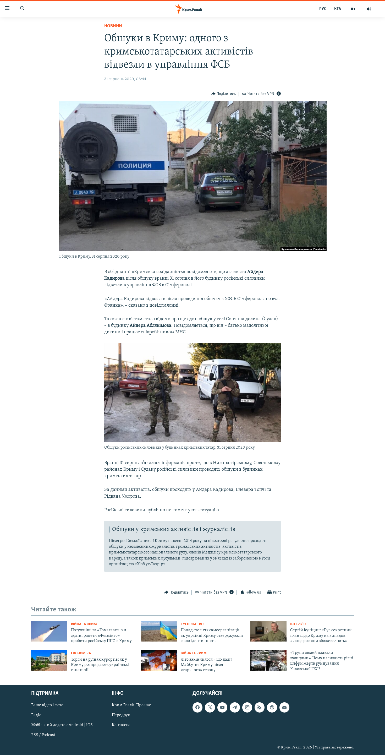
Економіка (81, 653)
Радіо (36, 715)
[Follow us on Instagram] (247, 707)
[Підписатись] (284, 707)
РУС (322, 9)
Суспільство (192, 624)
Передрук (121, 715)
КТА (337, 9)
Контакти (121, 725)
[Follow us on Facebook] (197, 707)
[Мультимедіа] (353, 9)
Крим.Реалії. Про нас (131, 705)
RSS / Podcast (43, 735)
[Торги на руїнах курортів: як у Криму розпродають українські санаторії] (49, 660)
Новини (113, 26)
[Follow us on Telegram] (235, 707)
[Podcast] (272, 707)
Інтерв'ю (298, 624)
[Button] (223, 94)
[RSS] (260, 707)
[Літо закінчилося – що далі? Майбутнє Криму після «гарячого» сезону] (159, 660)
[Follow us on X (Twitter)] (210, 707)
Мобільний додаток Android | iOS (62, 725)
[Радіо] (369, 9)
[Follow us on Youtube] (222, 707)
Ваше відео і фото (47, 705)
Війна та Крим (84, 624)
